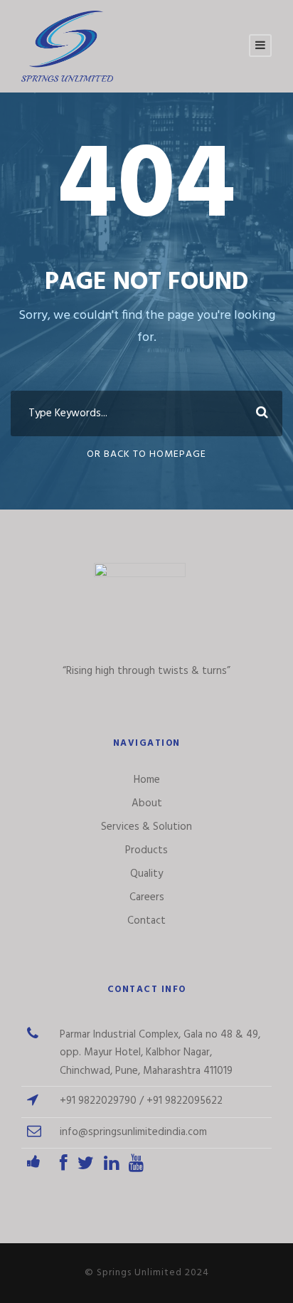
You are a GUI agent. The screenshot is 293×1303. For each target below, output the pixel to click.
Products (146, 850)
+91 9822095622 (184, 1100)
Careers (146, 897)
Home (147, 779)
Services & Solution (146, 826)
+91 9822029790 (98, 1100)
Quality (146, 873)
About (147, 803)
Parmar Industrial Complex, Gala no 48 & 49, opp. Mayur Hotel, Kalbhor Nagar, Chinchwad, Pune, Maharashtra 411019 (160, 1053)
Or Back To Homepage (146, 454)
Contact (146, 920)
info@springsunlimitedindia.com (133, 1132)
